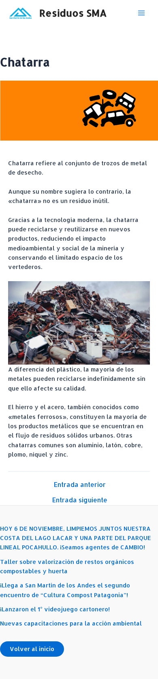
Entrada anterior (80, 485)
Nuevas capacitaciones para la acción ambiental (71, 623)
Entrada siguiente (79, 500)
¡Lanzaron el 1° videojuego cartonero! (55, 609)
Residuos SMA (73, 13)
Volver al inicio (32, 649)
